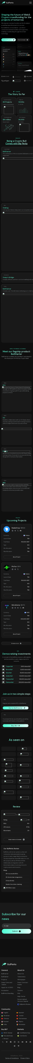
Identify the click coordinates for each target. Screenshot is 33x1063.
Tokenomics (21, 977)
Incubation (5, 990)
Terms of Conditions (12, 1058)
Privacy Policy (25, 1058)
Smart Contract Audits (22, 983)
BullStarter (4, 974)
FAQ (18, 993)
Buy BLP (14, 726)
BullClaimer (5, 977)
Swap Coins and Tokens (6, 983)
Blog (18, 987)
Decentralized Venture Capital (22, 1000)
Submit (15, 931)
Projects (4, 980)
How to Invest (22, 40)
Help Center (21, 996)
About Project (16, 557)
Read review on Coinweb (15, 839)
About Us (20, 974)
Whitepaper (21, 980)
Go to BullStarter (16, 708)
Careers (20, 990)
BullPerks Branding (7, 993)
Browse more (15, 643)
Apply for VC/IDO (7, 987)
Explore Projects (7, 40)
